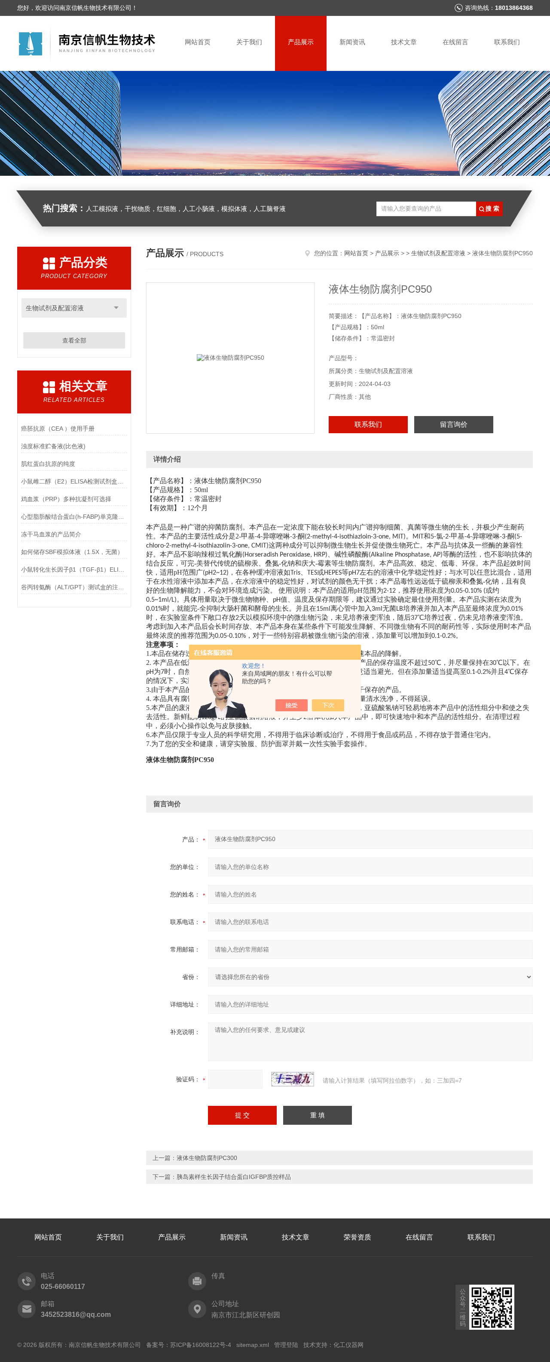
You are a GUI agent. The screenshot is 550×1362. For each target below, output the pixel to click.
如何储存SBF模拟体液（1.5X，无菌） (72, 551)
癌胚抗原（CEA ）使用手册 (58, 428)
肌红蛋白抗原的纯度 (48, 463)
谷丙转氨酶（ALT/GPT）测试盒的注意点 (74, 587)
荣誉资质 (357, 1237)
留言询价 (454, 424)
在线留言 (455, 42)
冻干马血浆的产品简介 (51, 534)
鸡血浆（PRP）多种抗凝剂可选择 (66, 499)
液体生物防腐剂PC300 (207, 1157)
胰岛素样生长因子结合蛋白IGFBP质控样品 (234, 1176)
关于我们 (249, 42)
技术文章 (404, 42)
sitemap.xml (252, 1344)
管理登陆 (286, 1344)
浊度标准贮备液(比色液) (53, 446)
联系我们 (507, 42)
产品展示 (301, 42)
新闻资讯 (352, 42)
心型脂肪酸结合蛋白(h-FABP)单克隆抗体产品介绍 (74, 516)
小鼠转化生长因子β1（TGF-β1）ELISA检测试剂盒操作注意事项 (74, 569)
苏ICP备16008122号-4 (200, 1344)
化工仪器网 (348, 1344)
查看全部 (74, 340)
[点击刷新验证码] (292, 1079)
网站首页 (198, 42)
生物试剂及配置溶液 (55, 308)
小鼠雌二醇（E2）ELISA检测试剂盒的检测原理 (74, 481)
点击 (116, 308)
